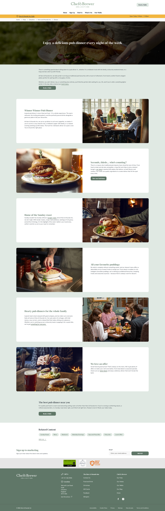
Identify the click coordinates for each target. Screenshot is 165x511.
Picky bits (108, 435)
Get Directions (65, 497)
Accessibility (93, 508)
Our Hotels (120, 482)
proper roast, (52, 218)
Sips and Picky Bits (94, 435)
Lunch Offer (119, 435)
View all (41, 439)
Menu (55, 435)
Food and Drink (88, 482)
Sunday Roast (44, 435)
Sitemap (120, 508)
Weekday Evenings (78, 435)
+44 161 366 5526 (66, 478)
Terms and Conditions (143, 508)
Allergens (86, 497)
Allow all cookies (139, 4)
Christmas (86, 485)
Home (118, 493)
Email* (111, 450)
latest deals (103, 371)
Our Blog (119, 489)
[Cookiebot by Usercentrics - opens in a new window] (22, 16)
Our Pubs (120, 478)
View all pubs (129, 508)
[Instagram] (123, 499)
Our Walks (120, 485)
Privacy (113, 508)
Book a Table (47, 88)
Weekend (65, 435)
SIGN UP (140, 453)
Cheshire (32, 20)
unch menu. (65, 84)
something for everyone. (38, 324)
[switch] (61, 16)
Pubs (24, 20)
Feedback (86, 493)
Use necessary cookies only (139, 10)
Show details (101, 16)
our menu (99, 169)
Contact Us (86, 478)
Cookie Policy (103, 508)
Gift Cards (86, 489)
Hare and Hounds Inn (44, 20)
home (18, 20)
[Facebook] (118, 499)
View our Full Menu (98, 178)
